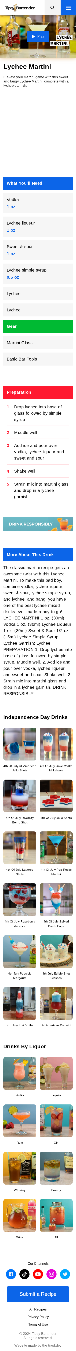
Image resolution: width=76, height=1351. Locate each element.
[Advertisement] (38, 132)
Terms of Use (38, 1324)
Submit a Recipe (38, 1294)
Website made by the (37, 1345)
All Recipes (38, 1309)
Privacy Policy (38, 1317)
